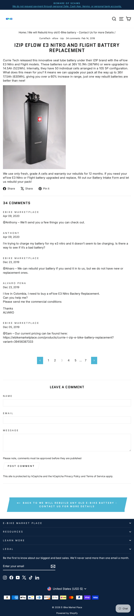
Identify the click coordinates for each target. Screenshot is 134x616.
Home (22, 32)
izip (62, 38)
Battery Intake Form (105, 177)
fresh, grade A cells (34, 173)
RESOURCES (13, 531)
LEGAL (8, 549)
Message (11, 430)
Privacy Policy (72, 476)
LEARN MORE (14, 540)
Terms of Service (95, 476)
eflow (55, 38)
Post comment (21, 466)
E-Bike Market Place (22, 523)
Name (8, 396)
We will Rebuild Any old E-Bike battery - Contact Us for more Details (71, 32)
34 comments (73, 38)
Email (8, 413)
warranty (60, 173)
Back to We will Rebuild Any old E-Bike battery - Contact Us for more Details (69, 504)
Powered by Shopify (67, 613)
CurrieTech (44, 38)
